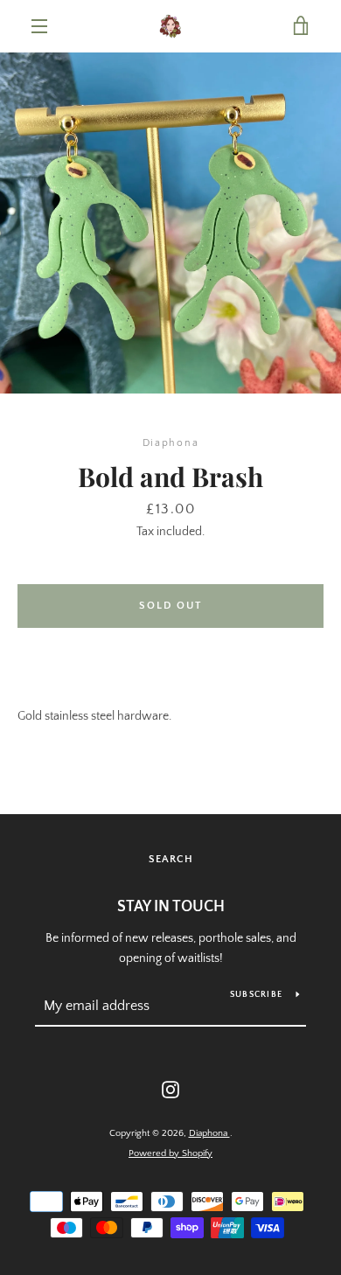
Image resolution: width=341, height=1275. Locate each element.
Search (171, 859)
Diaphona (209, 1133)
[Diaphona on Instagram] (170, 1089)
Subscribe (256, 995)
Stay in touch (171, 907)
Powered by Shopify (170, 1153)
